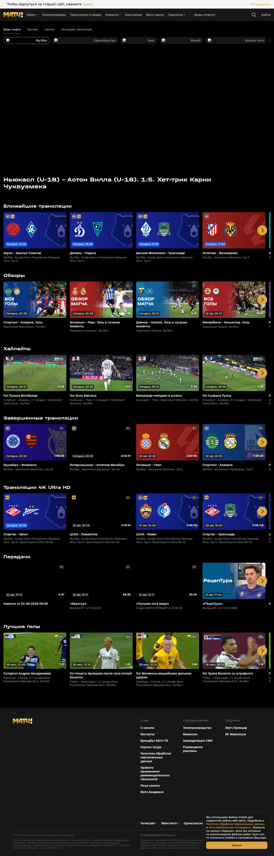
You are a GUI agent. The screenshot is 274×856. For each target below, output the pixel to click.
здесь (88, 4)
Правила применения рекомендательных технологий (155, 773)
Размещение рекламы (193, 749)
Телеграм (147, 823)
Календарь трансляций (76, 29)
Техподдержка (262, 4)
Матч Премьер (236, 728)
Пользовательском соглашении (230, 827)
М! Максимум (235, 734)
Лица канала (150, 786)
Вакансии (190, 734)
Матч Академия (152, 792)
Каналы (50, 29)
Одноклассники (195, 823)
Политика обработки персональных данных (155, 757)
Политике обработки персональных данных (235, 824)
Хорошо (237, 845)
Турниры (32, 29)
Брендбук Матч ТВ (154, 741)
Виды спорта (12, 29)
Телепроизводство (197, 728)
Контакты (147, 734)
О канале (147, 728)
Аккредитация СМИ (198, 741)
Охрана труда (150, 747)
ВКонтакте (169, 823)
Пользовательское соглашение (157, 835)
